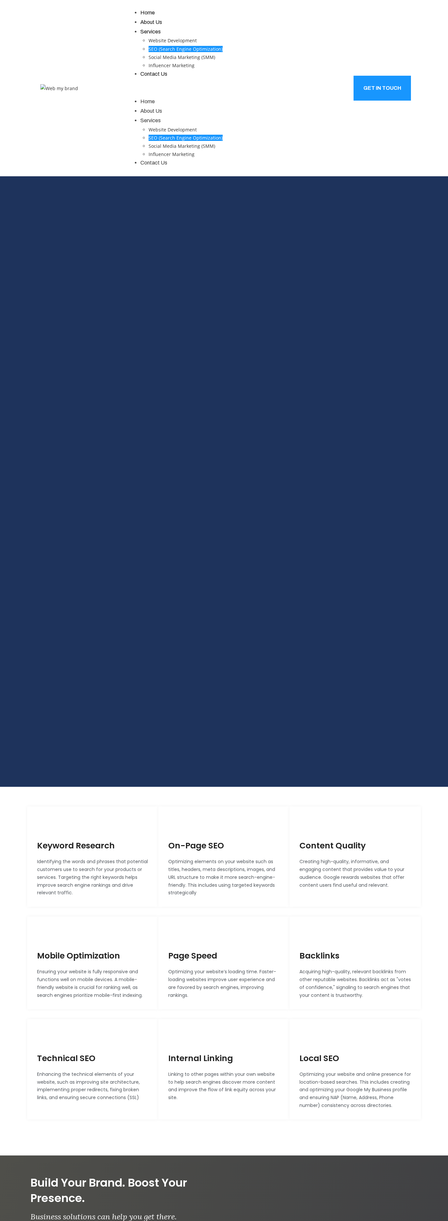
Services (150, 31)
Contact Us (153, 74)
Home (147, 12)
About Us (151, 22)
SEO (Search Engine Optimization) (186, 49)
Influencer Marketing (171, 65)
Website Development (173, 40)
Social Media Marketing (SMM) (182, 57)
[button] (224, 88)
